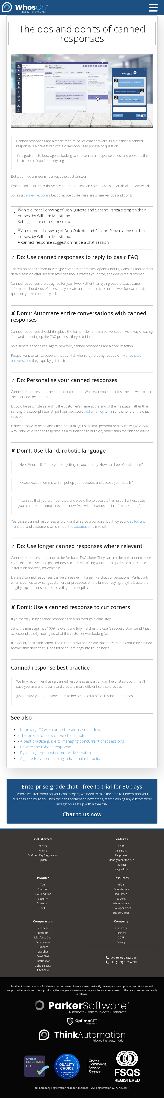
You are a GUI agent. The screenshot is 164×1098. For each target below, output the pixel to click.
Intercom (43, 933)
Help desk (121, 855)
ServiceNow (43, 942)
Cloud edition (43, 894)
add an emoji (93, 411)
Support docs (121, 913)
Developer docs (121, 908)
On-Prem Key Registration (43, 855)
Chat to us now (82, 814)
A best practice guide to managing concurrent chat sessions (72, 741)
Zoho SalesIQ (43, 966)
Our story (121, 928)
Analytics (121, 864)
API (43, 908)
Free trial (43, 846)
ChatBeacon (43, 961)
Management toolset (121, 860)
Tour (43, 884)
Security (43, 898)
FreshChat (43, 956)
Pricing (43, 850)
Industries (121, 894)
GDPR (121, 937)
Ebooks (121, 898)
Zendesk (43, 928)
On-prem (42, 889)
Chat (121, 846)
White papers (121, 903)
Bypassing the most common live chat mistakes (61, 752)
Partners (121, 933)
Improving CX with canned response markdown (61, 729)
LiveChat (43, 951)
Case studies (121, 889)
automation (83, 526)
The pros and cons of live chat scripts (52, 735)
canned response (37, 195)
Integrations (121, 869)
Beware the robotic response (45, 746)
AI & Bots (121, 850)
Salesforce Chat (43, 937)
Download (43, 903)
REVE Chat (43, 970)
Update (43, 860)
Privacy (121, 942)
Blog (121, 884)
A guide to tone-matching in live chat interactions (62, 758)
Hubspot (43, 947)
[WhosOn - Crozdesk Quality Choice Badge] (67, 1068)
